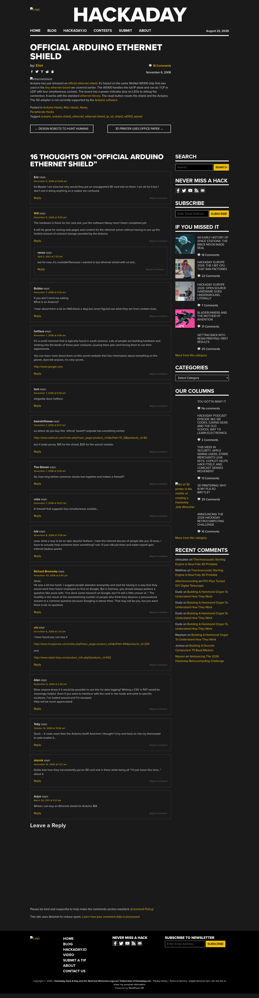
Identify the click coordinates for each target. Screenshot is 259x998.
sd (111, 116)
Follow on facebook (178, 190)
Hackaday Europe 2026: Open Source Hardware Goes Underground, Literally (211, 291)
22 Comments (210, 276)
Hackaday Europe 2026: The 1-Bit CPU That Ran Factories (212, 265)
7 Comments (209, 305)
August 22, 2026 (217, 31)
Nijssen (180, 656)
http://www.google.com (48, 366)
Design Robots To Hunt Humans (61, 129)
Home (35, 31)
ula (36, 627)
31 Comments (210, 326)
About (145, 31)
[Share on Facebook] (32, 71)
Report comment (158, 198)
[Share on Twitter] (37, 71)
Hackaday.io (75, 31)
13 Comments (210, 478)
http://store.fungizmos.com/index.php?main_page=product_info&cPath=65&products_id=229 (91, 644)
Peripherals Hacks (42, 112)
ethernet (78, 116)
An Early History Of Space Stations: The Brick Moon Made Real (212, 243)
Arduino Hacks (52, 107)
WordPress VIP (136, 988)
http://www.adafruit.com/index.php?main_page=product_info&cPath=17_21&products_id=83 (90, 438)
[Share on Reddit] (47, 71)
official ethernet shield (82, 83)
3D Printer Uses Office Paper (139, 129)
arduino (46, 116)
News (83, 107)
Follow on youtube (190, 190)
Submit (125, 31)
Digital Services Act (199, 981)
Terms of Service (178, 981)
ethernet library (90, 96)
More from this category (191, 355)
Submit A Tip (74, 960)
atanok (38, 760)
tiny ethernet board (57, 87)
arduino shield (61, 116)
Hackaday (130, 15)
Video (68, 955)
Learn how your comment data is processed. (111, 917)
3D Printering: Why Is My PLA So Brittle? (211, 489)
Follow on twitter (184, 190)
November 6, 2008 (158, 72)
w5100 (128, 116)
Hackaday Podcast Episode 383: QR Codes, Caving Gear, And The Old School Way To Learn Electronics (212, 424)
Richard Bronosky (46, 571)
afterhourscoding (186, 581)
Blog (51, 31)
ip (107, 116)
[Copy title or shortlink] (52, 72)
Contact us (202, 190)
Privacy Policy (160, 981)
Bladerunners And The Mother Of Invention (212, 316)
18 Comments (210, 255)
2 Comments (209, 440)
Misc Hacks (71, 107)
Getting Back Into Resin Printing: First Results (212, 338)
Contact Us (74, 971)
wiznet (138, 116)
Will (36, 213)
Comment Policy (142, 909)
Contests (103, 31)
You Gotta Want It (211, 401)
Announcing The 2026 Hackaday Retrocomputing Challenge (210, 519)
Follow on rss (196, 190)
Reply (37, 198)
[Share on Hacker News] (42, 71)
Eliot (39, 65)
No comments (210, 408)
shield (119, 116)
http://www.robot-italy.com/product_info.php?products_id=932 (72, 657)
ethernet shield (95, 116)
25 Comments (210, 349)
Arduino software (106, 100)
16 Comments (161, 66)
